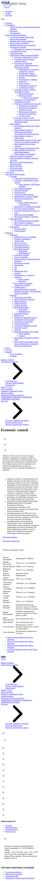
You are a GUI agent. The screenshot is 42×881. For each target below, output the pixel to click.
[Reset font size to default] (7, 8)
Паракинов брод (11, 829)
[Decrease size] (10, 6)
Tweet (3, 659)
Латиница (22, 4)
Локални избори (7, 393)
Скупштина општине (13, 872)
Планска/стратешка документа (12, 395)
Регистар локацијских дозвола (17, 424)
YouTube (8, 15)
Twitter (7, 13)
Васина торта (10, 831)
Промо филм (10, 385)
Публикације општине (9, 362)
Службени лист (11, 381)
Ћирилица (13, 4)
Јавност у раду (6, 387)
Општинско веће (11, 876)
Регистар (4, 401)
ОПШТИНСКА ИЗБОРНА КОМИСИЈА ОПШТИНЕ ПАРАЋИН (16, 398)
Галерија (8, 825)
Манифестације (11, 827)
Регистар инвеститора (13, 422)
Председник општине (13, 874)
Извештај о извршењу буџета (12, 391)
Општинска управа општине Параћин (19, 878)
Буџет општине (7, 389)
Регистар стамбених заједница (17, 420)
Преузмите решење (10, 537)
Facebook (8, 11)
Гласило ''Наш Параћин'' (14, 383)
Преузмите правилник (11, 541)
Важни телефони (7, 360)
